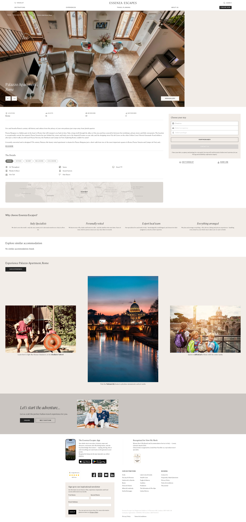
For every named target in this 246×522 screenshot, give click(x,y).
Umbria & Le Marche (128, 480)
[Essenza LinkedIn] (112, 475)
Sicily (123, 475)
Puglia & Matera (145, 480)
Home (9, 15)
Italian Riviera (144, 491)
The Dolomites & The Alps (148, 488)
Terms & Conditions (167, 483)
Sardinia (142, 483)
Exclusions (52, 161)
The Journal (164, 485)
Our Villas (32, 15)
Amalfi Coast (144, 477)
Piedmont (143, 485)
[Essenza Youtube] (106, 475)
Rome (25, 15)
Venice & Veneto (127, 485)
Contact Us (164, 475)
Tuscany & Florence (128, 477)
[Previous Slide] (8, 98)
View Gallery (170, 98)
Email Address (73, 502)
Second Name (95, 495)
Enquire (27, 420)
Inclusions (39, 161)
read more (9, 146)
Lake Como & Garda (146, 475)
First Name (71, 495)
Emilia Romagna (127, 491)
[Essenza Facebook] (94, 475)
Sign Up (72, 512)
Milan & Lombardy (127, 488)
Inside (9, 161)
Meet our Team (45, 420)
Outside (19, 161)
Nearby (28, 161)
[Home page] (123, 3)
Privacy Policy (94, 512)
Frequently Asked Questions (169, 477)
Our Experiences (15, 269)
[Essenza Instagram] (100, 475)
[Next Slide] (14, 98)
